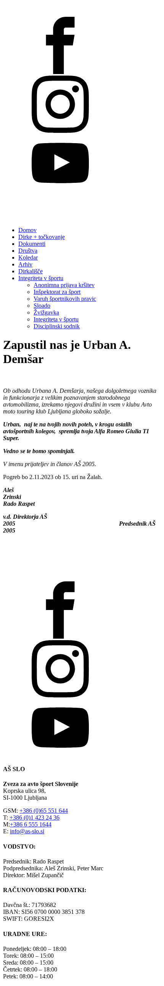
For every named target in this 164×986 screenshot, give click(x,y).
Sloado (42, 305)
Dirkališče (30, 271)
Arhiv (25, 264)
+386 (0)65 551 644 (43, 810)
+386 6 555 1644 (30, 824)
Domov (27, 230)
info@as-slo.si (27, 831)
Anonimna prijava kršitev (64, 285)
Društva (27, 250)
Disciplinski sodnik (57, 326)
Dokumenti (31, 243)
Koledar (28, 257)
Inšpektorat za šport (57, 292)
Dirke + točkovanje (41, 237)
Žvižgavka (46, 312)
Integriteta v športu (40, 278)
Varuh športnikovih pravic (65, 298)
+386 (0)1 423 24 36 (34, 817)
